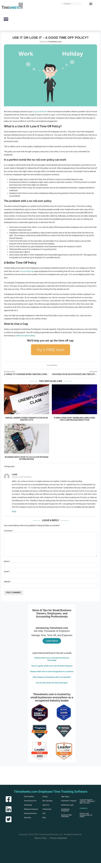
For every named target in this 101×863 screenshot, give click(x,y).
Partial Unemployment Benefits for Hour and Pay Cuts (26, 419)
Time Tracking (29, 797)
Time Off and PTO (30, 801)
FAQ (43, 813)
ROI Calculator (47, 801)
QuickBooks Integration (65, 810)
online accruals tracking (25, 336)
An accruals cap (27, 271)
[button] (91, 4)
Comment (8, 531)
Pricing (44, 797)
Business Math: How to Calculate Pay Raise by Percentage (26, 458)
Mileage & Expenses (31, 809)
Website (7, 582)
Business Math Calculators (66, 815)
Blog (44, 818)
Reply (14, 511)
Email (7, 571)
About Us (45, 805)
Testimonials (46, 809)
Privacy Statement (58, 838)
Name (7, 561)
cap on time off (40, 111)
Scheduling (28, 805)
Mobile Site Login (67, 805)
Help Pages (65, 797)
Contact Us (83, 808)
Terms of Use (40, 838)
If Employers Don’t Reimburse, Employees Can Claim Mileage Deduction (74, 419)
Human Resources (30, 813)
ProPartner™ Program (68, 801)
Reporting (27, 818)
